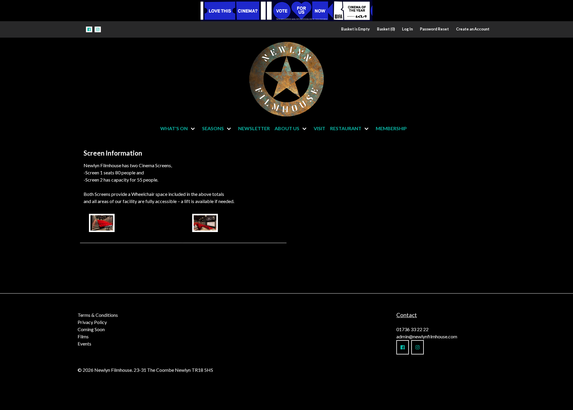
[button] (89, 29)
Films (83, 336)
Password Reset (434, 29)
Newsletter (254, 128)
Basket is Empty (355, 29)
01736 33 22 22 (412, 329)
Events (84, 343)
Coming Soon (91, 329)
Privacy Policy (92, 322)
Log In (407, 29)
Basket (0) (386, 29)
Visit (319, 128)
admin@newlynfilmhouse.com (426, 336)
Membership (391, 128)
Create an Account (472, 29)
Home (227, 77)
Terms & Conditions (98, 315)
